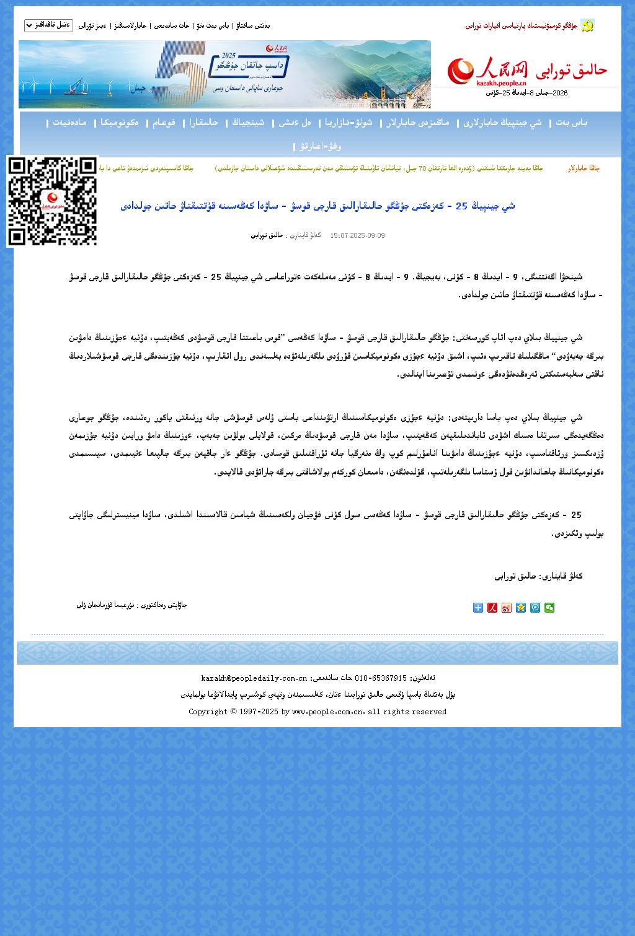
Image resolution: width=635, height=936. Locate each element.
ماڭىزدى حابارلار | (413, 123)
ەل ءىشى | (290, 123)
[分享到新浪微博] (507, 608)
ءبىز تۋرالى (92, 27)
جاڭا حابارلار (584, 169)
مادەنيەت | (65, 123)
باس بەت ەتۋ (213, 27)
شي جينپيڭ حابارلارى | (498, 123)
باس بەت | (567, 123)
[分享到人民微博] (492, 608)
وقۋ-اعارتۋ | (316, 147)
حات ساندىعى (171, 27)
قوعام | (159, 123)
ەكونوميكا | (115, 123)
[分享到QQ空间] (521, 608)
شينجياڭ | (244, 123)
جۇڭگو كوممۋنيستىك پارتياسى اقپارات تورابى (521, 27)
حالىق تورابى (267, 236)
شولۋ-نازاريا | (344, 123)
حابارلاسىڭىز (130, 27)
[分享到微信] (549, 608)
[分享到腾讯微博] (535, 608)
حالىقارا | (199, 123)
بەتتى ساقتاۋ (252, 27)
